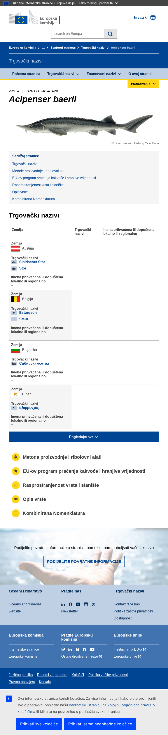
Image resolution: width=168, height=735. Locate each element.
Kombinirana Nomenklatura (33, 199)
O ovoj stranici (140, 74)
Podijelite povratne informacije (84, 561)
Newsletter (69, 611)
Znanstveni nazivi (101, 74)
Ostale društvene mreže (79, 656)
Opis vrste (20, 192)
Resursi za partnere (52, 675)
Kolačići (78, 675)
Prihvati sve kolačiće (39, 724)
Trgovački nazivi (93, 47)
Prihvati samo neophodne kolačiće (100, 724)
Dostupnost (122, 618)
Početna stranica (26, 74)
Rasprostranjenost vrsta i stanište (38, 185)
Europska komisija (22, 47)
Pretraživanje (110, 33)
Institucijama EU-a (128, 649)
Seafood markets (63, 47)
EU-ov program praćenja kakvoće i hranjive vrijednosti (54, 178)
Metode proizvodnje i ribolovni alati (39, 171)
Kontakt (45, 682)
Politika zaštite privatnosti (133, 611)
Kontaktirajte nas (127, 604)
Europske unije (125, 656)
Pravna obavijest (22, 682)
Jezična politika (21, 675)
